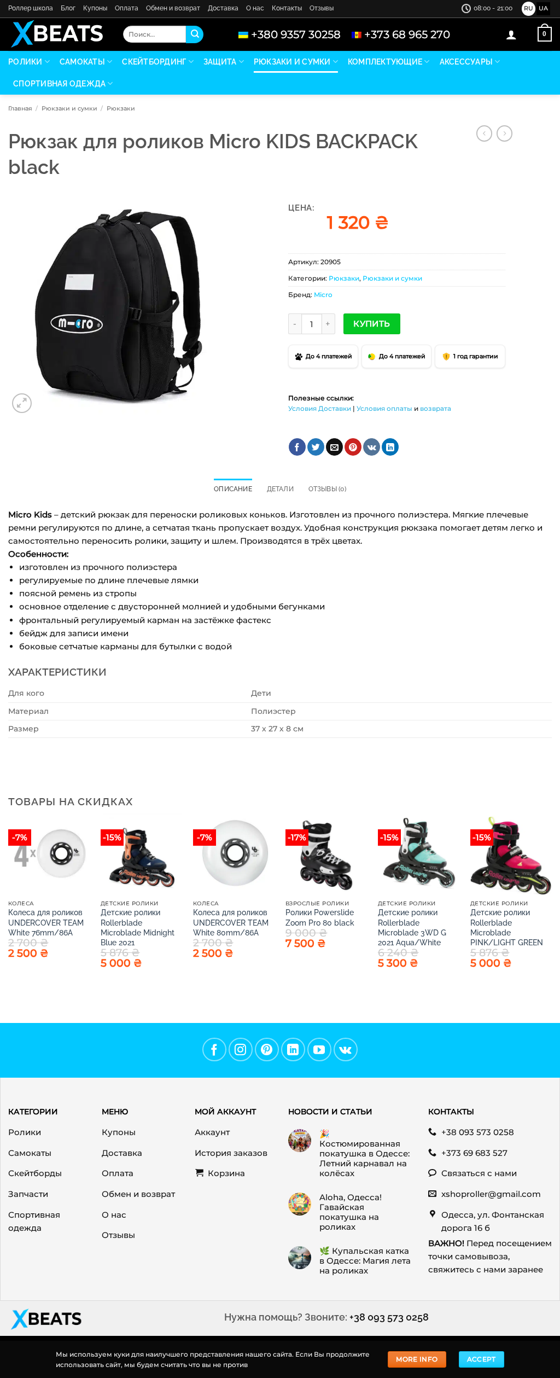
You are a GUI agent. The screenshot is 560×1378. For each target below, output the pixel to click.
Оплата (126, 8)
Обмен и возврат (173, 8)
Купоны (95, 8)
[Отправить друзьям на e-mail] (334, 447)
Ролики (25, 61)
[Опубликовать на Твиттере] (315, 447)
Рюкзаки (121, 108)
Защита (220, 61)
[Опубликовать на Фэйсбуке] (297, 447)
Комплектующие (385, 61)
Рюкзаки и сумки (292, 61)
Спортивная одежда (59, 83)
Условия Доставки (319, 408)
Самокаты (82, 61)
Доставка (223, 8)
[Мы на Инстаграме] (241, 1050)
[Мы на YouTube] (319, 1050)
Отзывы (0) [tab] (327, 489)
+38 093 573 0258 (389, 1317)
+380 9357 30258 (296, 34)
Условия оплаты (384, 408)
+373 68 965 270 (407, 34)
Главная (20, 108)
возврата (435, 408)
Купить (371, 324)
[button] (511, 34)
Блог (68, 8)
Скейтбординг (154, 61)
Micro (323, 294)
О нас (255, 8)
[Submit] (194, 34)
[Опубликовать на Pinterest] (353, 447)
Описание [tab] (233, 489)
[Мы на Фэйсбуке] (214, 1050)
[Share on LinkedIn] (390, 447)
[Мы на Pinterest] (267, 1050)
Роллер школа (30, 8)
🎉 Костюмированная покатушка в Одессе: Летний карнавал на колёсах (364, 1153)
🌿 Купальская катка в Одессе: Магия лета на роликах (365, 1261)
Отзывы (322, 8)
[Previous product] (504, 133)
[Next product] (484, 133)
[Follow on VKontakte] (346, 1050)
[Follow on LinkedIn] (293, 1050)
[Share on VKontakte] (371, 447)
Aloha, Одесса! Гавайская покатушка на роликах (350, 1212)
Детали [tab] (280, 489)
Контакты (287, 8)
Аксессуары (466, 61)
